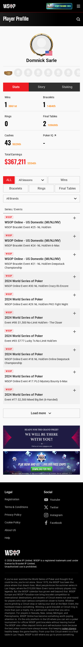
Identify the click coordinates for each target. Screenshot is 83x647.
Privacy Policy (13, 514)
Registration (12, 499)
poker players (69, 628)
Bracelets (15, 188)
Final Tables (67, 188)
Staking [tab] (67, 87)
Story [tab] (41, 87)
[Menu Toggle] (78, 6)
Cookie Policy (13, 522)
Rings (41, 188)
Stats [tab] (15, 87)
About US (10, 530)
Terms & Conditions (16, 507)
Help (7, 537)
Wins (64, 180)
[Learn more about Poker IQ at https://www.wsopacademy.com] (55, 135)
